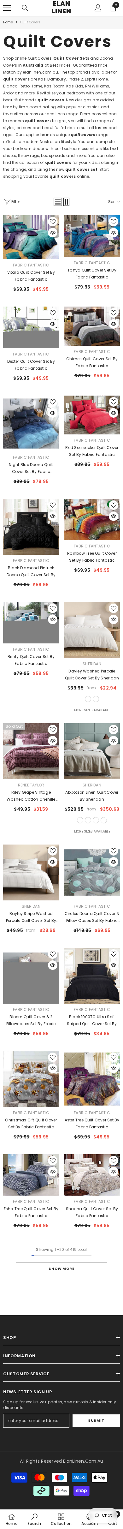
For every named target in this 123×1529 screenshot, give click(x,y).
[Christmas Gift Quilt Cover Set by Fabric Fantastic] (31, 1079)
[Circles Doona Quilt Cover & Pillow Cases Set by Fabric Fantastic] (92, 872)
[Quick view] (52, 232)
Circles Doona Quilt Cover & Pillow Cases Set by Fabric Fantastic (92, 917)
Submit (96, 1420)
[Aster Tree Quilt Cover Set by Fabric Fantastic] (92, 1079)
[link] (34, 1519)
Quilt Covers (30, 22)
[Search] (25, 8)
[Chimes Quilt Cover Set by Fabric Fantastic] (92, 326)
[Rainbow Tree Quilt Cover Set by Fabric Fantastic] (92, 520)
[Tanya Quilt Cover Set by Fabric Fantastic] (92, 236)
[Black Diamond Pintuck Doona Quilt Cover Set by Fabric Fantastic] (31, 527)
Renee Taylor (31, 785)
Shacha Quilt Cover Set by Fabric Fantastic (92, 1212)
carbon (96, 820)
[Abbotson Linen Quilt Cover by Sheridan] (92, 751)
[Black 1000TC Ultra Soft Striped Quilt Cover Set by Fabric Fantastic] (92, 976)
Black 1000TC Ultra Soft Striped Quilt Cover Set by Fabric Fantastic (92, 1020)
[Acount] (98, 7)
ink (104, 820)
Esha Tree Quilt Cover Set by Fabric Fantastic (31, 1212)
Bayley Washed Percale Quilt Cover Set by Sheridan (92, 674)
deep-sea (96, 699)
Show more (61, 1268)
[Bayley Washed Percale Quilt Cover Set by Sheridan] (92, 630)
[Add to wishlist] (52, 221)
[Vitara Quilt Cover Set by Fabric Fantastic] (31, 237)
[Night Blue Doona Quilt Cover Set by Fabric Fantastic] (31, 423)
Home (8, 22)
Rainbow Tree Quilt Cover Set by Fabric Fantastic (92, 557)
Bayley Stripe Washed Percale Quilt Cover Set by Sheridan (31, 917)
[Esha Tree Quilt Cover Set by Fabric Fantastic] (31, 1175)
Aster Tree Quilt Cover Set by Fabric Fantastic (92, 1123)
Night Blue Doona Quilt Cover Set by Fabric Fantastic (31, 468)
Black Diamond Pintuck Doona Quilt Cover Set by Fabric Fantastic (31, 571)
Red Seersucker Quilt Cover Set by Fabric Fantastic (91, 451)
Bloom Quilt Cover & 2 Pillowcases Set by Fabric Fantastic (31, 1020)
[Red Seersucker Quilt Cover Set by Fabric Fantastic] (92, 415)
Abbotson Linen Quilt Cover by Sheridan (91, 796)
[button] (58, 202)
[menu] (7, 8)
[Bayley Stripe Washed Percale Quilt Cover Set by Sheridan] (31, 872)
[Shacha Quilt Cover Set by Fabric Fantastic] (92, 1175)
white (88, 699)
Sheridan (92, 663)
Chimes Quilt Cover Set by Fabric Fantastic (92, 362)
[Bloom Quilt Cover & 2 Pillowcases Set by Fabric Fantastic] (31, 976)
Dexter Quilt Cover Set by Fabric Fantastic (31, 365)
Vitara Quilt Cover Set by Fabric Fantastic (31, 276)
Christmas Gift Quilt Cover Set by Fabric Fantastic (31, 1123)
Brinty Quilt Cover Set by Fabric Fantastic (31, 660)
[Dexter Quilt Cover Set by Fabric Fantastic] (31, 327)
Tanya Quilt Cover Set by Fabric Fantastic (91, 273)
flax (80, 820)
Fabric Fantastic (31, 265)
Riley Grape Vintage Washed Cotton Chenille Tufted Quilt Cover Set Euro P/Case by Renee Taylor (31, 796)
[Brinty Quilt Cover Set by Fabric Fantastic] (31, 622)
